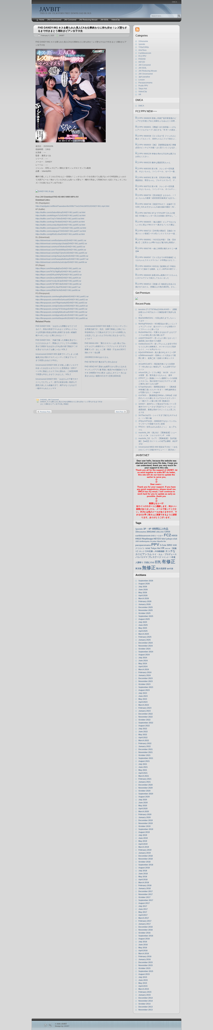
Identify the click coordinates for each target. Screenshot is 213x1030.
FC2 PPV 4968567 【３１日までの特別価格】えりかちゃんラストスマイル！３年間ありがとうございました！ (156, 259)
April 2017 (143, 915)
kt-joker (153, 541)
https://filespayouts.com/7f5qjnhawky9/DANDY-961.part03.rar (61, 303)
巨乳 (158, 562)
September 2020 (145, 794)
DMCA (174, 2)
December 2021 (145, 749)
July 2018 (142, 871)
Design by (62, 1026)
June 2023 (143, 696)
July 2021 (142, 764)
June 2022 (143, 732)
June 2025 (143, 625)
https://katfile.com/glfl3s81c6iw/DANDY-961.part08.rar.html (60, 234)
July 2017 (142, 906)
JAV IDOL (104, 20)
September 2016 (145, 936)
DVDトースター (157, 536)
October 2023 (144, 684)
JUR (137, 541)
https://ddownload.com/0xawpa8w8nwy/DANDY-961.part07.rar (62, 259)
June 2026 (143, 590)
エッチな (170, 551)
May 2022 (142, 734)
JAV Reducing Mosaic (88, 20)
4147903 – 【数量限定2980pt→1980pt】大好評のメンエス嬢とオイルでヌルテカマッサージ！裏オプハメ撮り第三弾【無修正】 (157, 398)
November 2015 (145, 965)
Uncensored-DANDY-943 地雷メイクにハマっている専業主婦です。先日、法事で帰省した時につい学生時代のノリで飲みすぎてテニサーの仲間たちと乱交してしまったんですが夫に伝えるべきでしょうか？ (106, 332)
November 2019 (145, 823)
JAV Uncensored (54, 20)
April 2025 (143, 631)
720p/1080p (143, 47)
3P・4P (147, 529)
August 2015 (144, 974)
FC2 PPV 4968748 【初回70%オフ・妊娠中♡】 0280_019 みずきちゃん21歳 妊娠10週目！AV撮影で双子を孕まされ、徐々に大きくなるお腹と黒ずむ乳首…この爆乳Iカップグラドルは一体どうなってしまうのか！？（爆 (156, 205)
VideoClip (115, 20)
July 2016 (142, 942)
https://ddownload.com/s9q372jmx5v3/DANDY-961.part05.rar (61, 253)
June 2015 (143, 980)
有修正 (66, 404)
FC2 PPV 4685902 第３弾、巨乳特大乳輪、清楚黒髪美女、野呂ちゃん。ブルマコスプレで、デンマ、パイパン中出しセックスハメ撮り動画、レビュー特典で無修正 (156, 179)
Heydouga (147, 538)
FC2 (167, 535)
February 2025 (144, 637)
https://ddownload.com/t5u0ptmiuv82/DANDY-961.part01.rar (61, 240)
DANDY (43, 402)
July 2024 (142, 658)
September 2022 (145, 723)
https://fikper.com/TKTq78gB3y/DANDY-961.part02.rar (58, 272)
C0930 (167, 532)
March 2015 (143, 989)
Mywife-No (161, 541)
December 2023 (145, 678)
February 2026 (144, 601)
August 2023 (144, 690)
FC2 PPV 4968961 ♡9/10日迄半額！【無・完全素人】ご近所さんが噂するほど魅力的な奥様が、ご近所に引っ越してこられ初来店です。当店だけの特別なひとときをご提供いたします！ (156, 241)
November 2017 (145, 894)
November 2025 (145, 610)
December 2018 (145, 856)
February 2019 (144, 850)
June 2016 (143, 945)
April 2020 (143, 808)
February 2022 (144, 743)
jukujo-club (171, 539)
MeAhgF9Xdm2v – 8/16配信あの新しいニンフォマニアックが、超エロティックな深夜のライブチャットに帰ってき (157, 326)
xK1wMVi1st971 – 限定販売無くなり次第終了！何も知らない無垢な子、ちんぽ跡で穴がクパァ (157, 367)
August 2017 (144, 903)
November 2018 (145, 859)
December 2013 (145, 1007)
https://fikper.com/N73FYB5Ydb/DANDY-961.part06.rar (58, 284)
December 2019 (145, 820)
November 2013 (145, 1010)
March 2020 (143, 811)
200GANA (151, 532)
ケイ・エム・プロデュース (164, 554)
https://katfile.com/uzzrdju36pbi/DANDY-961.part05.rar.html (60, 225)
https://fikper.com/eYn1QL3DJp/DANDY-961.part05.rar (58, 281)
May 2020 (142, 806)
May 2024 (142, 663)
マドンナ (165, 557)
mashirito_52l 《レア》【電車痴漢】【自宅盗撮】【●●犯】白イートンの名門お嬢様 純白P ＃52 (158, 441)
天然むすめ (149, 562)
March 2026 (143, 598)
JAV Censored (70, 20)
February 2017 (144, 921)
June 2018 (143, 874)
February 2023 (144, 708)
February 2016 (144, 956)
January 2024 (144, 675)
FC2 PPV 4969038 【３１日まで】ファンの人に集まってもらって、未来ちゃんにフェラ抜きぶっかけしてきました (156, 137)
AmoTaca (142, 50)
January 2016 (144, 959)
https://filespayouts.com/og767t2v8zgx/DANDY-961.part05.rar (61, 309)
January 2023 (144, 711)
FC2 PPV (142, 56)
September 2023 (145, 687)
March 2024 (143, 669)
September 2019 (145, 829)
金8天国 (170, 569)
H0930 (174, 535)
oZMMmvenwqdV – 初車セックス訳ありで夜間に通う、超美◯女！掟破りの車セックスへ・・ (157, 358)
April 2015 (143, 986)
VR (139, 94)
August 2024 (144, 655)
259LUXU (160, 532)
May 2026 (142, 592)
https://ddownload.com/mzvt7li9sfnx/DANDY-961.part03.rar (60, 247)
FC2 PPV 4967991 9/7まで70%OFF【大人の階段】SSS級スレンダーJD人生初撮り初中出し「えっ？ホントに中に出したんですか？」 (156, 214)
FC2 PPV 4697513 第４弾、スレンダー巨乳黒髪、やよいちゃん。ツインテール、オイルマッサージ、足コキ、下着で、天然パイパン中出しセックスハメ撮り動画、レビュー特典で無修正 (156, 188)
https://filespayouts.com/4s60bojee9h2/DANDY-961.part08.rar (62, 318)
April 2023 (143, 702)
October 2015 (144, 968)
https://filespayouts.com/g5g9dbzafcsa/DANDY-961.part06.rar (61, 312)
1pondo (141, 44)
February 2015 (144, 992)
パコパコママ (141, 557)
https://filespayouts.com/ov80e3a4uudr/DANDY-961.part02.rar (62, 300)
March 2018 (143, 882)
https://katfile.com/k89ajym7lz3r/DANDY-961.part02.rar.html (60, 215)
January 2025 (144, 640)
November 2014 (145, 1001)
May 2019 (142, 841)
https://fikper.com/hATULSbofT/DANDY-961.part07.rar (58, 287)
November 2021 (145, 752)
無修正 (149, 567)
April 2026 (143, 595)
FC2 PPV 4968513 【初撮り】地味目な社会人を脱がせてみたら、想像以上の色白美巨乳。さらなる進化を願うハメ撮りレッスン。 (156, 285)
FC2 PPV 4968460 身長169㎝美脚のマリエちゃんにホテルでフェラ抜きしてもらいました (156, 276)
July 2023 (142, 693)
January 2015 (144, 995)
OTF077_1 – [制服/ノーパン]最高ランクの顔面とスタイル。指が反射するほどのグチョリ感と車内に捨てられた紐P (157, 381)
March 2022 (143, 740)
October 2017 (144, 897)
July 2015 (142, 977)
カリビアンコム (143, 554)
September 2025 (145, 616)
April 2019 (143, 844)
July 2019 (142, 835)
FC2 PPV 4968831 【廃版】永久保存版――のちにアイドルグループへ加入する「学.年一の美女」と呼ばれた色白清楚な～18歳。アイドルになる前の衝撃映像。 (156, 128)
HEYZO (141, 62)
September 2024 (145, 652)
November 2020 (145, 788)
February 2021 (144, 779)
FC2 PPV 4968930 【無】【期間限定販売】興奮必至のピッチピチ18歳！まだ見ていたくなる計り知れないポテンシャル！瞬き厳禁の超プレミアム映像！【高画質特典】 (156, 146)
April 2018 (143, 879)
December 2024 (145, 643)
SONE (147, 548)
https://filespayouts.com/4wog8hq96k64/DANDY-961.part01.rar (62, 296)
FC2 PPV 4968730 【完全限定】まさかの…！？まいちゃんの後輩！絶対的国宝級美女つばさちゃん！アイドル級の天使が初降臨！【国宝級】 (156, 196)
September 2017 (145, 900)
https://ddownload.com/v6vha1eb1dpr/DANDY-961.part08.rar (61, 262)
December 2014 (145, 998)
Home (41, 20)
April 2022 (143, 737)
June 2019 (143, 838)
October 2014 (144, 1004)
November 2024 (145, 646)
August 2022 (144, 726)
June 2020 (143, 803)
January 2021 (144, 782)
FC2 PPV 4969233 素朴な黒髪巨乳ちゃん (152, 162)
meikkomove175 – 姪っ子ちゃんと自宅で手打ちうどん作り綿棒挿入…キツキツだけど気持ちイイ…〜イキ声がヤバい (157, 347)
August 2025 (144, 619)
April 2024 (143, 666)
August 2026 (144, 584)
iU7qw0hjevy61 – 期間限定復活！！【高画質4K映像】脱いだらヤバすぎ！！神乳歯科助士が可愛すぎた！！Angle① (157, 390)
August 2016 (144, 939)
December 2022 (145, 714)
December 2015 (145, 962)
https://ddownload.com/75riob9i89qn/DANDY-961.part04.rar (61, 250)
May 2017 (142, 912)
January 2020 (144, 817)
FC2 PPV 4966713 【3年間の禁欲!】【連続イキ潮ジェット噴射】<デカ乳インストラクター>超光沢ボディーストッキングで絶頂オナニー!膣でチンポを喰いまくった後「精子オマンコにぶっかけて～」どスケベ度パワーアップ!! (156, 232)
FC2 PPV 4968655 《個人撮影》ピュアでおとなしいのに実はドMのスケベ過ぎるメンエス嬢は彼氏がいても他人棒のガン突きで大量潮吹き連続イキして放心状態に (156, 223)
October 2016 (144, 933)
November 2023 (145, 681)
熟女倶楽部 (161, 568)
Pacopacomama (145, 83)
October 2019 (144, 826)
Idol (164, 539)
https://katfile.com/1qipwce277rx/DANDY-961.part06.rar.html (61, 228)
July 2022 (142, 729)
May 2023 (142, 699)
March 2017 (143, 918)
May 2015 (142, 983)
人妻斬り (139, 562)
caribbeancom (142, 535)
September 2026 (145, 581)
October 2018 (144, 862)
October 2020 (144, 791)
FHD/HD (43, 400)
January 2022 (144, 746)
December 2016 (145, 927)
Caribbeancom (144, 53)
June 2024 (143, 661)
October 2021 (144, 755)
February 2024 (144, 672)
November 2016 (145, 930)
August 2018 (144, 868)
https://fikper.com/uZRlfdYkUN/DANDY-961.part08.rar (58, 290)
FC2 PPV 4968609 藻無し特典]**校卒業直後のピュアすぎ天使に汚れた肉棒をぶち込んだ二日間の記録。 (156, 119)
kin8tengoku (144, 541)
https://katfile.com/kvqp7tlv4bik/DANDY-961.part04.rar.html (60, 222)
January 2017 (144, 924)
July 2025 (142, 622)
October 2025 (144, 613)
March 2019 (143, 847)
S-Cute (163, 545)
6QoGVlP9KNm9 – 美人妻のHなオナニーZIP (157, 352)
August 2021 (144, 761)
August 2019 (144, 832)
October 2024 (144, 649)
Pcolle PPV (143, 86)
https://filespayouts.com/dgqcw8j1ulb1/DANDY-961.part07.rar (61, 315)
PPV (155, 544)
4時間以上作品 (160, 528)
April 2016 (143, 950)
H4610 (138, 539)
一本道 (172, 557)
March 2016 (143, 953)
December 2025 (145, 607)
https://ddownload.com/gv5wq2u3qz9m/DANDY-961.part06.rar (62, 256)
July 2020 (142, 800)
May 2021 (142, 770)
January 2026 (144, 604)
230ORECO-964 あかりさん (97, 357)
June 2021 (143, 767)
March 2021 (143, 776)
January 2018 (144, 888)
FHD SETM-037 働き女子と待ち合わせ (101, 362)
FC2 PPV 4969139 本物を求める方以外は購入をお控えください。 (155, 155)
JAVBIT (49, 9)
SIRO (169, 545)
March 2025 (143, 634)
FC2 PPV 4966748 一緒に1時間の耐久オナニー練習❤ (156, 249)
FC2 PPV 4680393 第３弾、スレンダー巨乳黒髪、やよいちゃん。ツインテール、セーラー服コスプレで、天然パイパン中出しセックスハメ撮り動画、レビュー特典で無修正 (156, 170)
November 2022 (145, 717)
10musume (143, 41)
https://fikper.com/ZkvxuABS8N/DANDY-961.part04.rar (58, 278)
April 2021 (143, 773)
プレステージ (154, 557)
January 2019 (144, 853)
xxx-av (167, 548)
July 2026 (142, 587)
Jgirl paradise (144, 77)
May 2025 (142, 628)
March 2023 (143, 705)
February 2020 (144, 814)
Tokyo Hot (142, 89)
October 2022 (144, 720)
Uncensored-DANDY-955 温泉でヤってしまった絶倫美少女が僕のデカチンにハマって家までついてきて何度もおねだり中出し (57, 357)
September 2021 (145, 758)
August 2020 (144, 797)
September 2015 (145, 971)
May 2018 (142, 877)
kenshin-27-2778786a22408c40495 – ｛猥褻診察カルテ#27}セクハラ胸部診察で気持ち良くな (157, 312)
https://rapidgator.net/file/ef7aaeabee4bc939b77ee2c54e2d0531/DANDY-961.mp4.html (72, 206)
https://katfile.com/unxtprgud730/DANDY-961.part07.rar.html (61, 231)
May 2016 (142, 948)
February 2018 (144, 885)
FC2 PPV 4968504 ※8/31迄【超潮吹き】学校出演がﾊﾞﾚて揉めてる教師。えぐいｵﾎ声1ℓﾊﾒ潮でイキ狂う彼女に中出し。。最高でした (156, 268)
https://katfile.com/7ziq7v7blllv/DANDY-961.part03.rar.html (60, 219)
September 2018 (145, 865)
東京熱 (138, 568)
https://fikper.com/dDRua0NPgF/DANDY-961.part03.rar (59, 275)
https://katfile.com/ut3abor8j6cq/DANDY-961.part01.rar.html (60, 212)
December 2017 (145, 891)
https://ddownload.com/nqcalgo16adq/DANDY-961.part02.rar (61, 243)
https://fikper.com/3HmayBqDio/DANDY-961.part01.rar (58, 268)
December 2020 (145, 785)
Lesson (141, 80)
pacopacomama (143, 545)
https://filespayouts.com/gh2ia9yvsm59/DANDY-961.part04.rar (62, 306)
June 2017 (143, 909)
